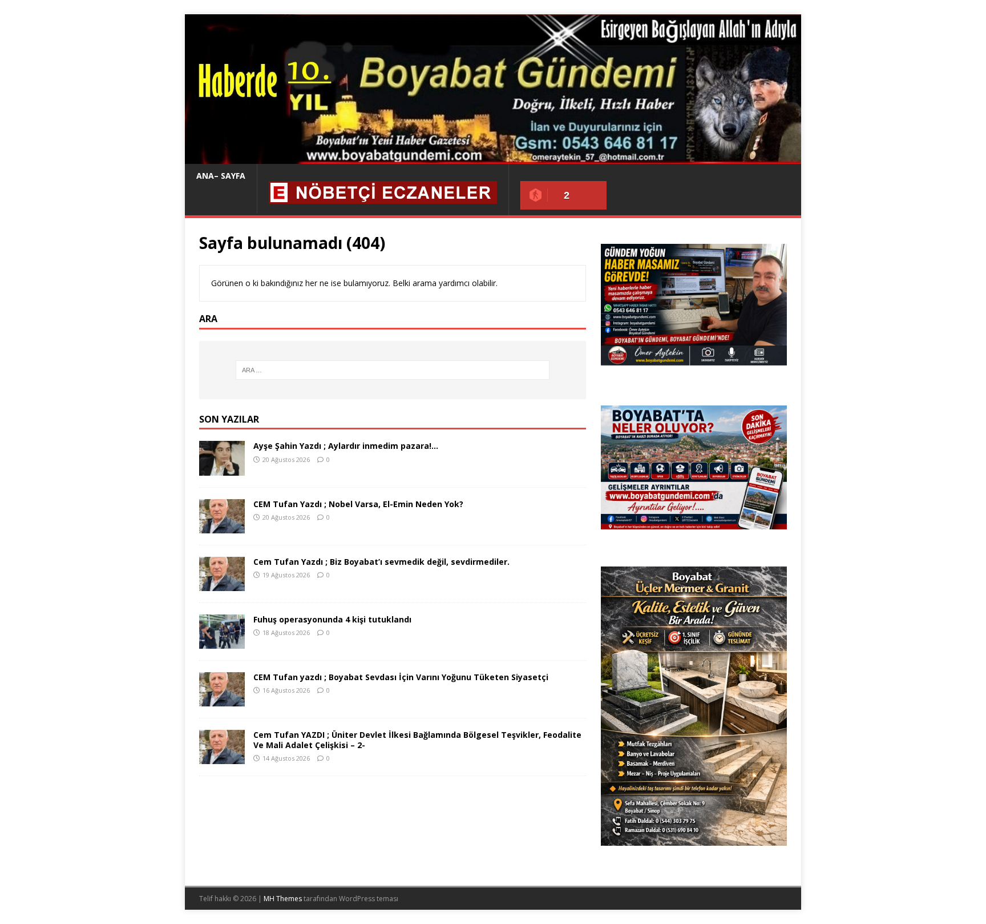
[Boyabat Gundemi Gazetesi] (493, 157)
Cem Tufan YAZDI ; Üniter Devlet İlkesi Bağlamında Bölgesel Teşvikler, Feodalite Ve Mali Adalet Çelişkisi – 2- (417, 739)
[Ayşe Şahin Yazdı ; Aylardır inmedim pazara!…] (222, 468)
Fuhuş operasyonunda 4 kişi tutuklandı (332, 619)
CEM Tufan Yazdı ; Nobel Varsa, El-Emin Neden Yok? (358, 504)
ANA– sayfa (220, 175)
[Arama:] (393, 370)
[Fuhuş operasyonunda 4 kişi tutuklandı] (222, 641)
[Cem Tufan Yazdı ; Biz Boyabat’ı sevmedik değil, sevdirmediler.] (222, 583)
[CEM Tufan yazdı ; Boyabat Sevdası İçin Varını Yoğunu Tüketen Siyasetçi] (222, 699)
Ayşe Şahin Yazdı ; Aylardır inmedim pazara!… (345, 445)
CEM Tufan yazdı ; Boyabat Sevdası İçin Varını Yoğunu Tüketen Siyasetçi (400, 677)
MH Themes (283, 898)
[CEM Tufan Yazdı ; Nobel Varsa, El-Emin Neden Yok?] (222, 526)
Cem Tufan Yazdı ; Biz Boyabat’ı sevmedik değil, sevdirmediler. (381, 561)
